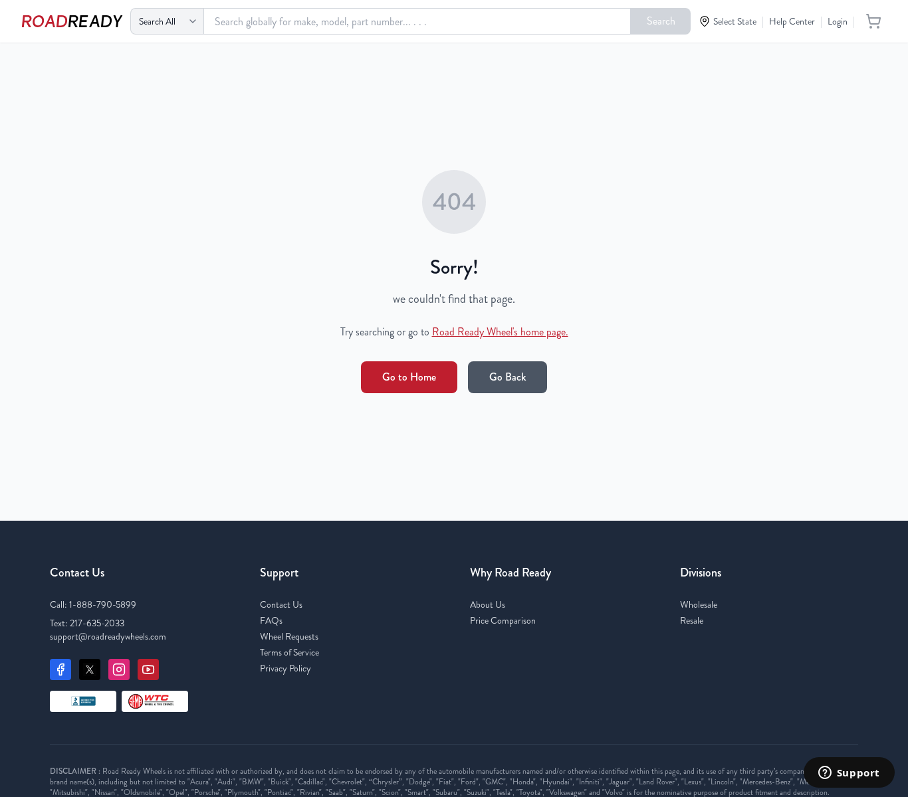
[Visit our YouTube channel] (148, 669)
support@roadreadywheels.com (108, 636)
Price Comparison (503, 620)
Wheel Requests (289, 636)
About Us (487, 604)
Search (661, 21)
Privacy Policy (285, 668)
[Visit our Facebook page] (60, 669)
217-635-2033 (97, 623)
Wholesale (698, 604)
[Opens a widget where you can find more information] (849, 773)
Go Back (507, 377)
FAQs (271, 620)
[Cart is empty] (873, 21)
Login (838, 21)
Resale (691, 620)
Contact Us (281, 604)
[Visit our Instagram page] (119, 669)
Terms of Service (289, 652)
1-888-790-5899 (102, 604)
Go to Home (409, 377)
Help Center (792, 21)
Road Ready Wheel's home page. (500, 331)
